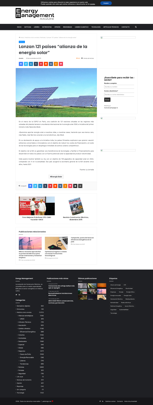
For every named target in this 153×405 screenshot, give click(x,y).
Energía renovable (115, 295)
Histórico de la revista (32, 37)
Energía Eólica (130, 292)
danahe (21, 58)
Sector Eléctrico (129, 306)
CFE (125, 285)
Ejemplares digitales (23, 306)
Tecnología (95, 27)
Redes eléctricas (126, 302)
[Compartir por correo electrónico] (75, 186)
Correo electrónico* (111, 91)
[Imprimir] (80, 186)
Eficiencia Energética (27, 332)
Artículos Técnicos (111, 27)
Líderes (36, 27)
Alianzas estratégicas (25, 315)
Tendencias (24, 364)
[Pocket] (61, 64)
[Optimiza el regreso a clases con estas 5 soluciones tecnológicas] (56, 243)
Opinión (57, 27)
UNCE (22, 319)
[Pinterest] (41, 64)
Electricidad (129, 288)
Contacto (125, 27)
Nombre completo (110, 83)
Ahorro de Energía (115, 285)
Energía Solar (56, 177)
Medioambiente (130, 299)
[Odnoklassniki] (56, 64)
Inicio (19, 27)
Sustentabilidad (123, 309)
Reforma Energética (116, 306)
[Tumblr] (36, 64)
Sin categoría (21, 389)
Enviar (107, 99)
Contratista (22, 338)
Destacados (22, 341)
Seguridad (22, 373)
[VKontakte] (51, 64)
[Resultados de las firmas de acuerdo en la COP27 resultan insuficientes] (92, 291)
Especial (21, 344)
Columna (21, 335)
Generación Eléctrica (116, 299)
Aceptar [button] (106, 3)
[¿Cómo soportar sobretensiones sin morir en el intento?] (92, 297)
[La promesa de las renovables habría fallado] (92, 285)
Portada (21, 370)
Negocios (21, 351)
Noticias (27, 27)
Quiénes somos (110, 401)
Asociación (22, 325)
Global (20, 348)
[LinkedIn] (31, 64)
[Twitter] (26, 64)
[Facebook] (21, 64)
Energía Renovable (27, 357)
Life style (20, 377)
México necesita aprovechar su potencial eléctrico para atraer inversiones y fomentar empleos (30, 255)
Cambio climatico (81, 27)
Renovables (67, 27)
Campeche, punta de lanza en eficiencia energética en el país (82, 240)
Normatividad (114, 302)
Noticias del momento (24, 380)
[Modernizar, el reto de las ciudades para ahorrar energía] (82, 297)
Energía (121, 292)
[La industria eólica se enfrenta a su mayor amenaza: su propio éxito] (101, 285)
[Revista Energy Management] (35, 14)
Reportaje (20, 386)
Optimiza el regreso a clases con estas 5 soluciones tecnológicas (56, 254)
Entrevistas (47, 27)
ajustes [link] (92, 4)
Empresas (113, 292)
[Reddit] (46, 64)
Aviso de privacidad (130, 401)
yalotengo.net (46, 401)
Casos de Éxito (25, 354)
